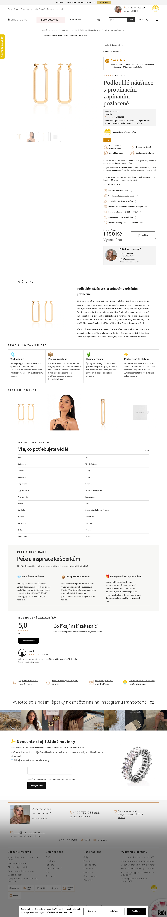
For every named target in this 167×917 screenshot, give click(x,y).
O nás (16, 9)
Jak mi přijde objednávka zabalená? (134, 880)
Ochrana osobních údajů (21, 871)
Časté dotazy (15, 875)
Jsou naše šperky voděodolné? (137, 857)
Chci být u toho (36, 785)
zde (70, 912)
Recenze (51, 9)
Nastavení (92, 911)
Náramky (88, 868)
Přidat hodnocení (28, 640)
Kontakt (60, 9)
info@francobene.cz (29, 832)
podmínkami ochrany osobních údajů (62, 779)
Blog (10, 9)
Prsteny (88, 861)
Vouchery (89, 880)
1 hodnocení (120, 75)
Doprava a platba (17, 863)
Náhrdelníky (90, 865)
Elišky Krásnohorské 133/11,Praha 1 (130, 816)
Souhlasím (136, 911)
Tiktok (86, 840)
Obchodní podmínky (18, 867)
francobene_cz (139, 702)
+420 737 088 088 (136, 8)
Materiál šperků (38, 9)
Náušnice (88, 872)
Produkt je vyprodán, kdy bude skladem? (137, 873)
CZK (139, 19)
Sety (86, 857)
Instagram (102, 840)
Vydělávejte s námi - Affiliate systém (23, 880)
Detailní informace (110, 230)
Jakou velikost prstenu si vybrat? (138, 865)
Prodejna (25, 9)
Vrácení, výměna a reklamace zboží (23, 858)
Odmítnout (114, 911)
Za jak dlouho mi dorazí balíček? (138, 861)
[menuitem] (51, 20)
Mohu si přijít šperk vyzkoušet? (137, 868)
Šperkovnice (90, 876)
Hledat (131, 19)
